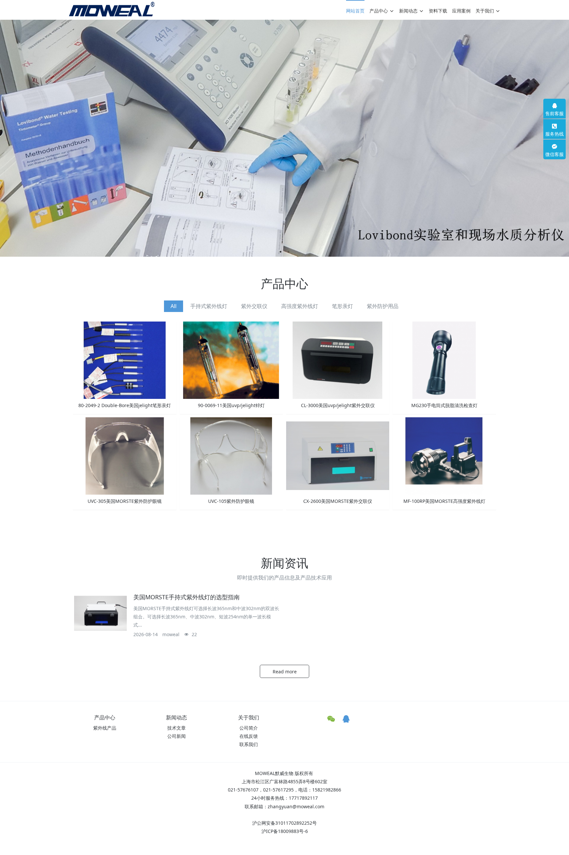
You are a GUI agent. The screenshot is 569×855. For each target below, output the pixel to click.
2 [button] (288, 251)
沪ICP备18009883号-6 (284, 831)
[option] (284, 138)
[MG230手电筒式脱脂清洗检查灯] (444, 360)
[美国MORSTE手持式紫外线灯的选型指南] (100, 613)
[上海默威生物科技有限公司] (111, 9)
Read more (285, 671)
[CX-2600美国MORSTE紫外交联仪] (337, 456)
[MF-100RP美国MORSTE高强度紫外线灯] (444, 456)
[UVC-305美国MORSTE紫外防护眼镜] (124, 456)
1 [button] (280, 251)
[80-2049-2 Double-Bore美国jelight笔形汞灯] (124, 360)
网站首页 (355, 11)
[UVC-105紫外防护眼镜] (231, 456)
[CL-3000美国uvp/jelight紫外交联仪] (337, 360)
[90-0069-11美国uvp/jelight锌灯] (231, 360)
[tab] (173, 306)
